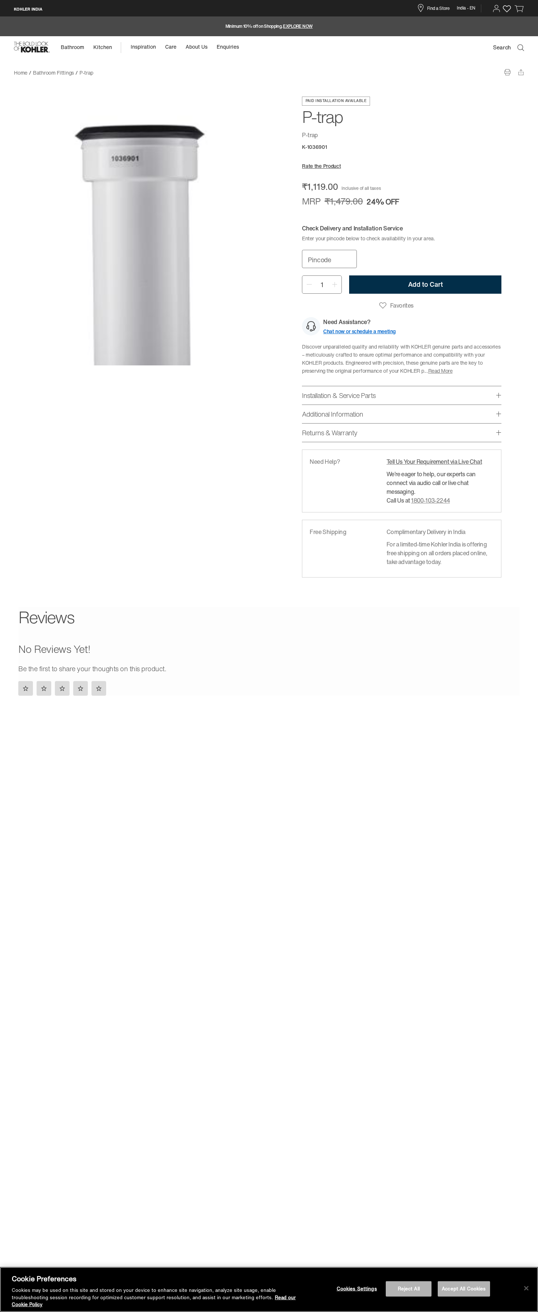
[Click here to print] (507, 72)
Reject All (409, 1288)
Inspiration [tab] (143, 46)
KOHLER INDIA (28, 9)
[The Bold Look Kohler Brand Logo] (31, 47)
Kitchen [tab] (102, 47)
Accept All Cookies (464, 1288)
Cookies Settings (357, 1288)
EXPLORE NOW (298, 26)
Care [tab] (170, 46)
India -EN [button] (466, 8)
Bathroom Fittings (53, 72)
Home (20, 72)
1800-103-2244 (430, 500)
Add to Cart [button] (425, 284)
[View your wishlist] (507, 8)
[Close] (526, 1288)
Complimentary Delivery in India (425, 531)
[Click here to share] (521, 72)
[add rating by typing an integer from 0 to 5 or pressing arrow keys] (64, 688)
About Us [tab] (197, 46)
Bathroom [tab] (72, 47)
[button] (496, 8)
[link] (519, 8)
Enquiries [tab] (228, 46)
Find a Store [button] (438, 8)
